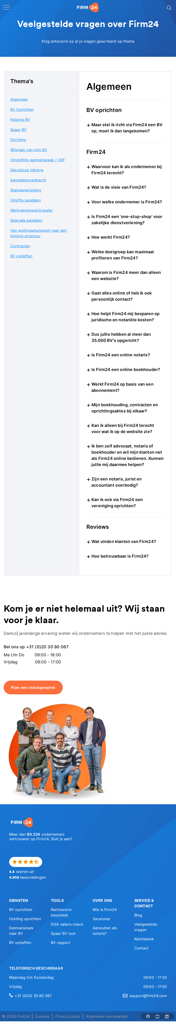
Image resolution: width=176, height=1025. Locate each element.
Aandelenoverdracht (28, 180)
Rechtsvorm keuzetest (61, 912)
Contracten (20, 246)
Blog (138, 915)
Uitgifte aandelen (25, 200)
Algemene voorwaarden (107, 1016)
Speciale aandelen (26, 220)
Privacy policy (67, 1016)
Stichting (18, 139)
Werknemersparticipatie (31, 210)
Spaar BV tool (63, 933)
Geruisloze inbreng (27, 170)
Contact (141, 948)
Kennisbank (144, 939)
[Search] (168, 7)
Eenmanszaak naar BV (21, 931)
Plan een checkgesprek (33, 687)
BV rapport (61, 942)
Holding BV (20, 119)
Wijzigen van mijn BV (28, 149)
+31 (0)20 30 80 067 (33, 995)
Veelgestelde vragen (145, 927)
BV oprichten (20, 909)
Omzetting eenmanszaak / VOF (37, 160)
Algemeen (19, 99)
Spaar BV (18, 129)
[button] (25, 900)
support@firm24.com (148, 995)
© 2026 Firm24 (15, 1016)
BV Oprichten (22, 109)
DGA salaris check (67, 924)
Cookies (42, 1016)
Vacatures (101, 918)
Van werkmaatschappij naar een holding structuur (38, 233)
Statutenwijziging (25, 190)
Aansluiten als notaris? (105, 931)
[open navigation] (6, 7)
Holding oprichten (25, 918)
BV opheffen (21, 256)
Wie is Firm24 (105, 909)
